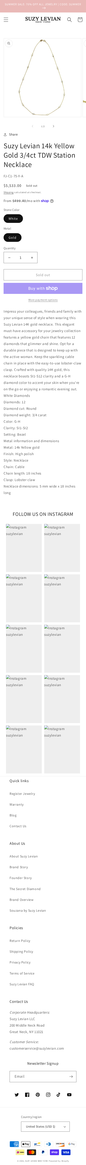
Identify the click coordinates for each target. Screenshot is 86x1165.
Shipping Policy (21, 951)
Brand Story (19, 867)
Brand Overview (21, 900)
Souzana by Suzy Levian (28, 910)
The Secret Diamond (25, 889)
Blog (13, 815)
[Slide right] (53, 126)
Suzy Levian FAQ (22, 984)
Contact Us (18, 826)
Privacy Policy (20, 962)
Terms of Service (22, 973)
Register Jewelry (22, 793)
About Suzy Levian (24, 856)
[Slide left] (32, 126)
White (13, 218)
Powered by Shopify (59, 1160)
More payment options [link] (43, 300)
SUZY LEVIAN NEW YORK (36, 1160)
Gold (12, 237)
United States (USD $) (40, 1126)
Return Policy (20, 941)
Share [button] (13, 134)
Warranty (17, 804)
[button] (6, 19)
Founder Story (21, 878)
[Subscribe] (71, 1076)
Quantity (10, 248)
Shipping (9, 192)
